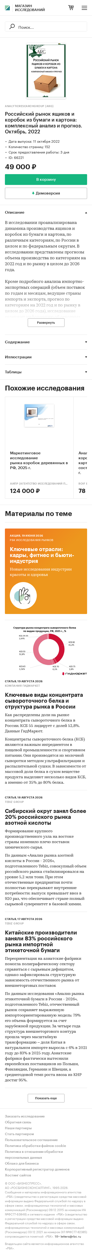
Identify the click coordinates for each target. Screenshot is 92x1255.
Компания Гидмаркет (22, 685)
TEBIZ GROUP (14, 802)
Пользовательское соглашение (31, 1140)
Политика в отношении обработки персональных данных (34, 1154)
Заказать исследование (25, 1116)
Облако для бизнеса (22, 1163)
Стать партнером (19, 1134)
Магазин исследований (30, 8)
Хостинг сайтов (18, 1175)
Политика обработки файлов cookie (35, 1146)
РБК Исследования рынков (31, 540)
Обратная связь (18, 1122)
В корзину (46, 179)
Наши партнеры (18, 1128)
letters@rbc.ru (71, 1236)
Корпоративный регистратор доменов (37, 1169)
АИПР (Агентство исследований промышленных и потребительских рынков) (39, 483)
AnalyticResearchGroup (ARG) (29, 106)
